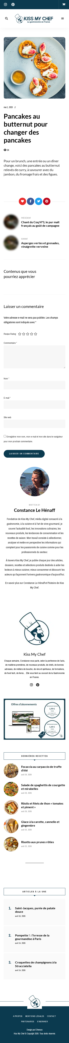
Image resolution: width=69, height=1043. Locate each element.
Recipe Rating (10, 334)
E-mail (7, 398)
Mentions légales (34, 1016)
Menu (62, 18)
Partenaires (27, 1021)
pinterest (13, 4)
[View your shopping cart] (64, 4)
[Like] (22, 201)
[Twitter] (38, 201)
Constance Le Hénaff (34, 510)
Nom (6, 378)
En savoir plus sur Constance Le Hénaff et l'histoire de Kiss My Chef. (34, 585)
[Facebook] (30, 201)
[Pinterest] (46, 201)
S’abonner (42, 1021)
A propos (17, 1016)
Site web (7, 417)
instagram (5, 4)
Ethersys (39, 1030)
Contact (51, 1016)
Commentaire (10, 343)
